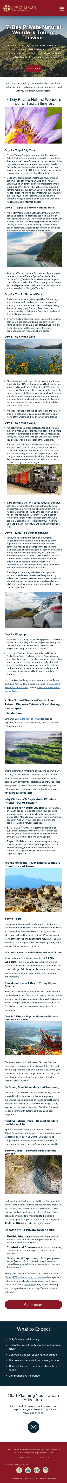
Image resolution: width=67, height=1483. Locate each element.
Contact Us (17, 1478)
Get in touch (33, 68)
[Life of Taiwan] (19, 6)
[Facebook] (19, 1470)
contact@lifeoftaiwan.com (33, 1427)
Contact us (29, 1284)
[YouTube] (28, 1470)
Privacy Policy (30, 1478)
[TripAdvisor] (37, 1470)
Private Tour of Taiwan (29, 718)
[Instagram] (45, 1470)
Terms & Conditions (47, 1478)
